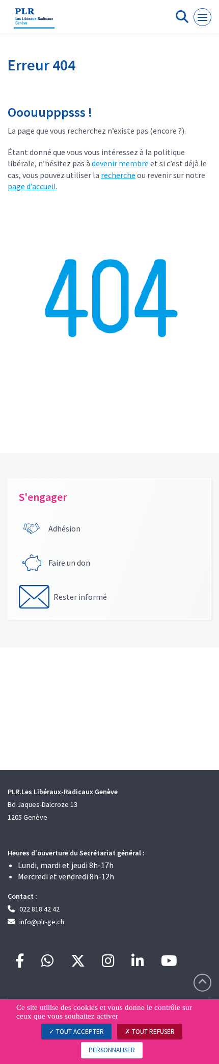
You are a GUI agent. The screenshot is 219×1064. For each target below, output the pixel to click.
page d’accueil (32, 186)
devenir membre (120, 163)
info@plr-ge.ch (41, 921)
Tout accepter (79, 1031)
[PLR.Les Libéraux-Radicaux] (34, 22)
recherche (118, 175)
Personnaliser (112, 1050)
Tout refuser (152, 1031)
